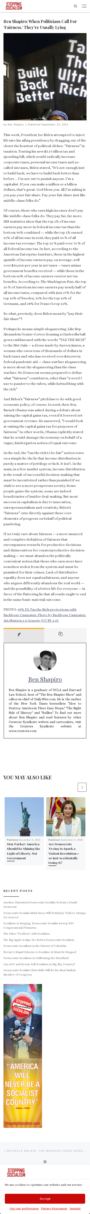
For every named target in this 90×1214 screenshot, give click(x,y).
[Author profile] (23, 635)
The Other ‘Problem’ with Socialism (26, 933)
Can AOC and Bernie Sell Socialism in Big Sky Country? (39, 964)
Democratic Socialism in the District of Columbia (34, 945)
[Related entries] (65, 635)
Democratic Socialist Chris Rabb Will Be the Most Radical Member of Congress (39, 972)
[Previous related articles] (72, 787)
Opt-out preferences (24, 1208)
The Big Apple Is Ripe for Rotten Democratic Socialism (38, 940)
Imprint (75, 1208)
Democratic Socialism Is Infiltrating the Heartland (36, 958)
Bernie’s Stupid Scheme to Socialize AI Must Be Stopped (39, 952)
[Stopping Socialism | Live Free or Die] (13, 5)
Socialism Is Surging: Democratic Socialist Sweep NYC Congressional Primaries (38, 925)
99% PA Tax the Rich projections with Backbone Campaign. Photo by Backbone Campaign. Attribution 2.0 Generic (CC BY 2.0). (44, 615)
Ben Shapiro (16, 124)
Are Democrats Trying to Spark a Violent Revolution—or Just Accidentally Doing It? (63, 853)
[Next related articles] (82, 787)
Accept (45, 1199)
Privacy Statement (54, 1208)
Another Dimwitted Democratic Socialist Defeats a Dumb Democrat (40, 904)
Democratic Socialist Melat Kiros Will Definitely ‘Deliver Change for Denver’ (44, 915)
